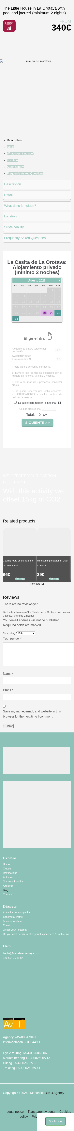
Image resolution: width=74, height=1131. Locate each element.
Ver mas (20, 579)
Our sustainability (13, 881)
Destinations (10, 872)
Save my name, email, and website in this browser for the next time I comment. (32, 714)
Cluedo (7, 868)
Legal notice (15, 1111)
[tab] (37, 584)
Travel (6, 925)
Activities (8, 877)
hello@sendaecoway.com (21, 953)
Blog (5, 890)
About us (8, 885)
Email (8, 690)
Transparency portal (41, 1111)
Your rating (10, 633)
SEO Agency (55, 1093)
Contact (7, 894)
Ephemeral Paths (13, 916)
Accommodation (12, 921)
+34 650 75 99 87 (13, 958)
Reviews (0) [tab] (37, 583)
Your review (12, 638)
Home (6, 864)
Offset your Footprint (15, 929)
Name (8, 673)
